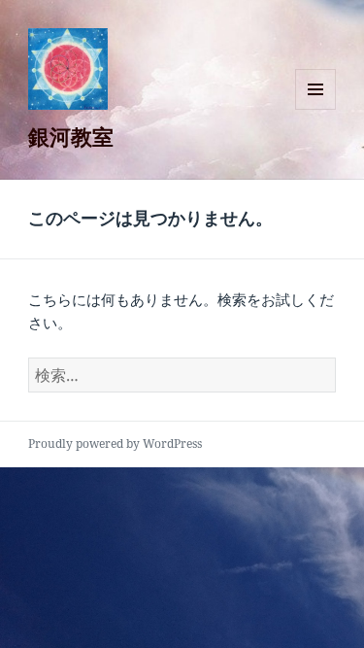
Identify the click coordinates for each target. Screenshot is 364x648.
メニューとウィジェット (315, 109)
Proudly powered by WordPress (115, 443)
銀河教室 (71, 136)
